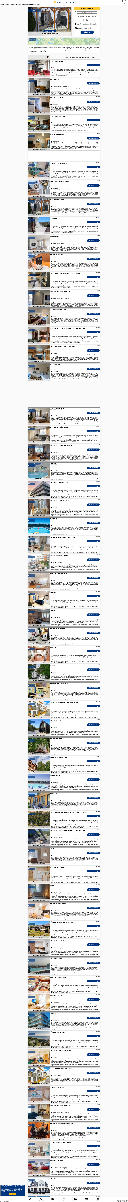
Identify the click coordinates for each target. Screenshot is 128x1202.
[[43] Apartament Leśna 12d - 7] (39, 874)
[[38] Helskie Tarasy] (39, 783)
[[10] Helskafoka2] (39, 244)
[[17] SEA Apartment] (39, 372)
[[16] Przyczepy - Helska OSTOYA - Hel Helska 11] (39, 354)
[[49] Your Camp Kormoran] (39, 984)
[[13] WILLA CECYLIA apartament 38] (39, 299)
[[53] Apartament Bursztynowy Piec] (39, 1058)
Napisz (126, 1201)
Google (2, 1187)
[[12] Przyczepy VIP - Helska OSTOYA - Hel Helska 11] (39, 280)
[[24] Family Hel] (39, 526)
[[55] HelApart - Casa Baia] (39, 1094)
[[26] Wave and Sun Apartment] (39, 563)
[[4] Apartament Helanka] (39, 123)
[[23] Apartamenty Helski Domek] (39, 508)
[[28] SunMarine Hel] (39, 599)
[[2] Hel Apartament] (39, 86)
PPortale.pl (7, 1201)
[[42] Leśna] (39, 856)
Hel (29, 62)
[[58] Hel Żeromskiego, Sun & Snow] (39, 1149)
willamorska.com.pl (64, 2)
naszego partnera (59, 479)
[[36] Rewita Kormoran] (39, 746)
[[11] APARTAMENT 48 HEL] (39, 262)
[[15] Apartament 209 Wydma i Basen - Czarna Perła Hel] (39, 335)
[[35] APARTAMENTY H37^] (39, 728)
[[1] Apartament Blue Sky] (39, 68)
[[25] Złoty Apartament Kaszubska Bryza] (39, 544)
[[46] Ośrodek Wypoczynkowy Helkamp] (39, 929)
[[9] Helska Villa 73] (39, 225)
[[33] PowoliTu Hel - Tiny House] (39, 691)
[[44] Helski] (39, 893)
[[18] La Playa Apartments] (39, 416)
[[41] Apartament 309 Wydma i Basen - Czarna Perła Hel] (39, 838)
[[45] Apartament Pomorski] (39, 911)
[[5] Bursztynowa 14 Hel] (39, 141)
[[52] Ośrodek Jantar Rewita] (39, 1039)
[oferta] (33, 75)
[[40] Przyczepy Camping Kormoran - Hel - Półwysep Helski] (39, 819)
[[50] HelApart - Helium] (39, 1003)
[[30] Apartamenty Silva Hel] (39, 636)
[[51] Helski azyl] (39, 1021)
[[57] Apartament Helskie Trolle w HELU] (39, 1131)
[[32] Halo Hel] (39, 673)
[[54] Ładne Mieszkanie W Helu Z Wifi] (39, 1076)
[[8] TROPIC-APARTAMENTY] (39, 207)
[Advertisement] (64, 394)
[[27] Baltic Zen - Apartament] (39, 581)
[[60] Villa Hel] (39, 1186)
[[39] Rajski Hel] (39, 801)
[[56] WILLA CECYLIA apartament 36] (39, 1113)
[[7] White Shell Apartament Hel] (39, 189)
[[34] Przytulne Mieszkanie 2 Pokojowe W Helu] (39, 709)
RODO (8, 1191)
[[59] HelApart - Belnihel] (39, 1168)
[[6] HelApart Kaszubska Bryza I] (39, 170)
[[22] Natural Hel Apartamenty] (39, 489)
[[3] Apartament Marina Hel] (39, 105)
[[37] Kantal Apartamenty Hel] (39, 764)
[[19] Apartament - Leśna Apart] (39, 434)
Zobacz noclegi (93, 65)
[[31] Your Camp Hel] (39, 654)
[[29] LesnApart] (39, 618)
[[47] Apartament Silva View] (39, 948)
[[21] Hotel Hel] (39, 471)
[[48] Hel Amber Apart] (39, 966)
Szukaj (87, 32)
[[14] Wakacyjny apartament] (39, 317)
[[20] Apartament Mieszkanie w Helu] (39, 453)
